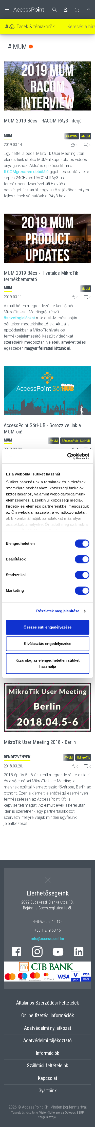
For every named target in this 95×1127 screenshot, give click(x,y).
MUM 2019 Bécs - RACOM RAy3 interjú (43, 121)
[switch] (82, 559)
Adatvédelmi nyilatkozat (47, 1028)
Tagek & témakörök (35, 27)
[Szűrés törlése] (31, 47)
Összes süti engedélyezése (47, 627)
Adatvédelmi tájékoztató (47, 1040)
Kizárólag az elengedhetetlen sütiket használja (47, 663)
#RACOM (72, 136)
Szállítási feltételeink (47, 1065)
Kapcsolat (47, 1078)
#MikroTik (83, 757)
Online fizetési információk (47, 1015)
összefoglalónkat (19, 318)
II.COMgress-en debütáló (26, 171)
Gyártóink (48, 1091)
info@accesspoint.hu (47, 938)
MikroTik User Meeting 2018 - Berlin (40, 742)
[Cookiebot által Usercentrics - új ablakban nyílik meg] (67, 456)
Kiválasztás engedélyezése (47, 643)
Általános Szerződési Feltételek (47, 1003)
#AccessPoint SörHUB (76, 441)
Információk (47, 1053)
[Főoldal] (24, 9)
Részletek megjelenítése (57, 611)
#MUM (85, 136)
